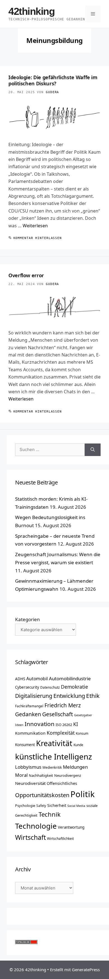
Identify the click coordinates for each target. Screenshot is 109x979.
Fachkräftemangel (29, 706)
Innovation (39, 724)
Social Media (76, 806)
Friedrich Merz (62, 705)
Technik (50, 814)
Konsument (25, 744)
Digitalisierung (33, 696)
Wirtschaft (30, 837)
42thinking (31, 11)
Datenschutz (50, 687)
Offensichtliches (62, 783)
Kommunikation (30, 733)
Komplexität (61, 732)
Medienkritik (52, 767)
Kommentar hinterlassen (37, 238)
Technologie (36, 826)
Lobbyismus (28, 767)
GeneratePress (86, 969)
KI (75, 724)
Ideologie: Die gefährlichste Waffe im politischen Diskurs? (53, 80)
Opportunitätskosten (42, 795)
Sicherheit (56, 805)
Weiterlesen (35, 226)
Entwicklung (69, 696)
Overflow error (26, 275)
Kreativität (54, 743)
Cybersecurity (27, 687)
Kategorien (27, 619)
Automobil (37, 679)
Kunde (78, 744)
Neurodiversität (30, 783)
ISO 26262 (64, 724)
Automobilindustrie (70, 678)
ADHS (20, 678)
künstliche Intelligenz (53, 756)
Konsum (82, 733)
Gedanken (28, 714)
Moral (21, 775)
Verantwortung (71, 827)
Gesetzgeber (83, 715)
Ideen (19, 725)
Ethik (92, 696)
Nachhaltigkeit (41, 775)
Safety (41, 805)
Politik (82, 794)
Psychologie (25, 805)
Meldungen (75, 767)
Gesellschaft (57, 714)
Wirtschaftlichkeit (60, 838)
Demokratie (74, 686)
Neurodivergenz (67, 775)
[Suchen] (93, 449)
